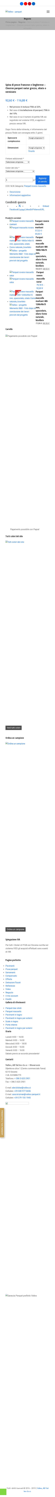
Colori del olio (12, 168)
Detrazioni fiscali (13, 982)
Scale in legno (12, 1021)
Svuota (31, 151)
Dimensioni (13, 148)
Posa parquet (12, 969)
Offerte (9, 979)
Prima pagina (11, 22)
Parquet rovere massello (35, 186)
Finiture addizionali (15, 158)
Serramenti (10, 972)
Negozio (21, 22)
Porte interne (11, 1025)
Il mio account (12, 996)
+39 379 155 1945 (22, 1097)
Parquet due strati (13, 1008)
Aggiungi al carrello (42, 180)
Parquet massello (13, 1011)
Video (8, 989)
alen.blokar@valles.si (21, 1087)
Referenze (10, 986)
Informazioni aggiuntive (20, 195)
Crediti (8, 999)
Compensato (11, 976)
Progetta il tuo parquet (2, 1122)
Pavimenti (10, 966)
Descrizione (15, 192)
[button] (48, 12)
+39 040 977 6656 (22, 1091)
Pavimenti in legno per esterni (19, 1018)
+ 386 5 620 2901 (22, 1078)
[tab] (30, 192)
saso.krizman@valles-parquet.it (26, 1094)
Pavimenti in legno (14, 1015)
